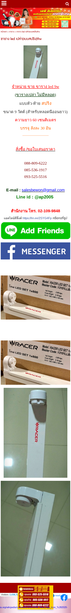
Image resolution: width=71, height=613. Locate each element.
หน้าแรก (4, 31)
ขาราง (11, 31)
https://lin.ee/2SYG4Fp (37, 218)
